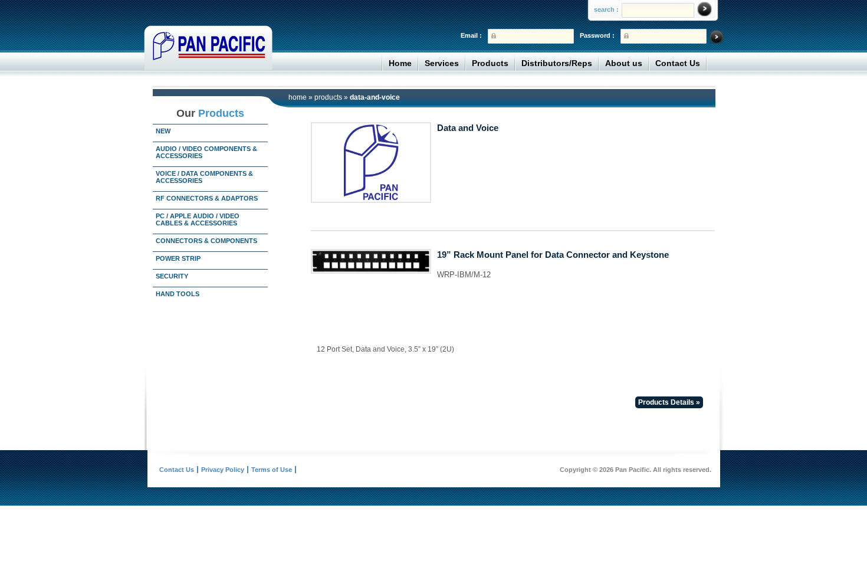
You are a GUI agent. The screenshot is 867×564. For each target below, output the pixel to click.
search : (606, 9)
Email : (471, 35)
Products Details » (669, 402)
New (163, 131)
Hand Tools (177, 293)
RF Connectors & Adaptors (207, 198)
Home (400, 63)
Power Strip (178, 258)
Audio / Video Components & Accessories (206, 152)
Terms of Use (271, 469)
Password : (597, 35)
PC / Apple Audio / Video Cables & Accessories (197, 219)
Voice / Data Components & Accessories (204, 177)
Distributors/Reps (556, 63)
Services (442, 63)
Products (490, 63)
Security (172, 276)
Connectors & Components (206, 240)
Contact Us (677, 63)
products (328, 97)
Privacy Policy (222, 469)
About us (623, 63)
